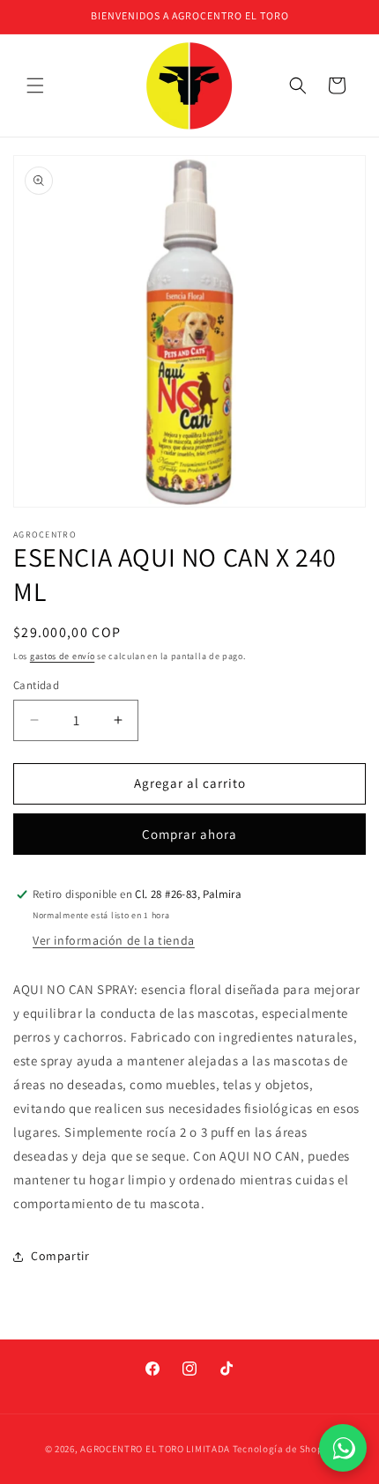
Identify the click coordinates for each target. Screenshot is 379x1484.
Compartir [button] (60, 1256)
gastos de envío (62, 656)
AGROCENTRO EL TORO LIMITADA (155, 1449)
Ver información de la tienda (114, 940)
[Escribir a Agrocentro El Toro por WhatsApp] (343, 1448)
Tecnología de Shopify (284, 1449)
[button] (35, 85)
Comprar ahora (189, 834)
